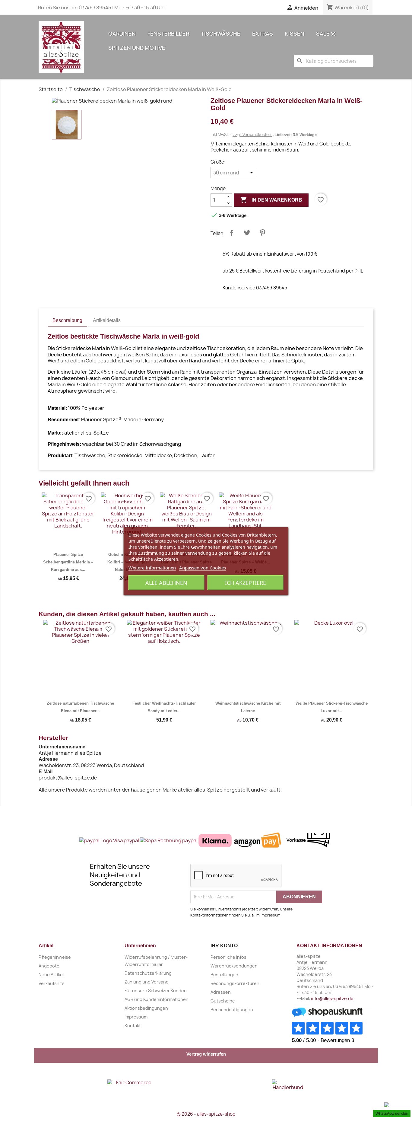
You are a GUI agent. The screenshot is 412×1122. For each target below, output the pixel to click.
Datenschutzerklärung (148, 973)
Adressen (221, 992)
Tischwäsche (220, 33)
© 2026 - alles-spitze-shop (206, 1114)
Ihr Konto (224, 945)
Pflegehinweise (55, 957)
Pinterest (262, 233)
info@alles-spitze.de (332, 998)
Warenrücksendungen (234, 966)
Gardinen (122, 33)
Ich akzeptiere (245, 582)
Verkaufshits (52, 983)
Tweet (247, 233)
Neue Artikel (51, 974)
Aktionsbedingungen (146, 1008)
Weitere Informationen (152, 568)
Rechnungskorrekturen (235, 983)
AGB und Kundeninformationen (157, 999)
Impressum (136, 1017)
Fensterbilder (168, 33)
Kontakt (133, 1025)
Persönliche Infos (228, 957)
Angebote (49, 966)
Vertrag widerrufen (206, 1054)
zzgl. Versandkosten (252, 134)
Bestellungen (224, 974)
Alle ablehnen (166, 582)
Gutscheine (223, 1001)
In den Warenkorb (271, 199)
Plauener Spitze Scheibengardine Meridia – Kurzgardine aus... (68, 562)
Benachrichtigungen (232, 1009)
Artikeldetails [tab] (107, 320)
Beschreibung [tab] (67, 320)
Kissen (294, 33)
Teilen (232, 233)
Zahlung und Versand (147, 982)
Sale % (326, 33)
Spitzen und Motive (136, 48)
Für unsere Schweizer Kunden (156, 990)
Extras (262, 33)
